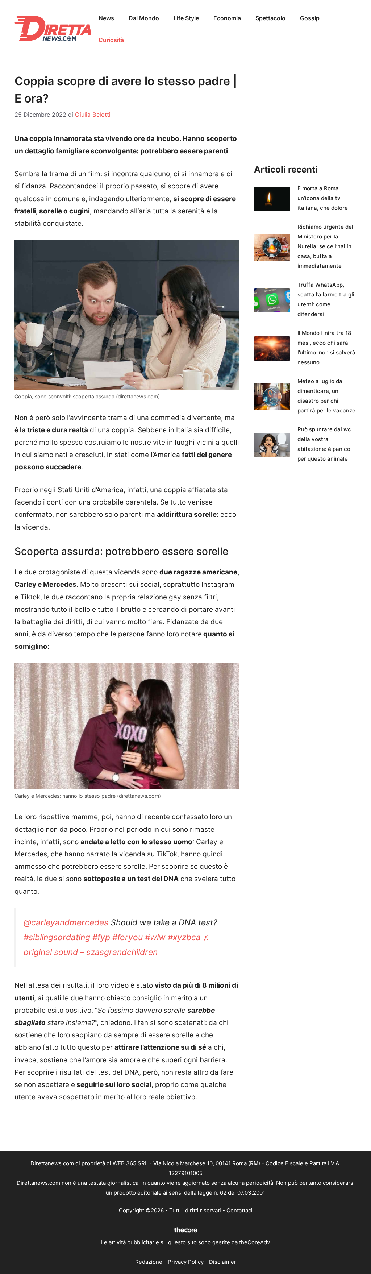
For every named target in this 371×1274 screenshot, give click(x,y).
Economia (227, 18)
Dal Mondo (144, 18)
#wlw (155, 937)
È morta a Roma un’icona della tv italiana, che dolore (322, 198)
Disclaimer (222, 1261)
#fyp (101, 937)
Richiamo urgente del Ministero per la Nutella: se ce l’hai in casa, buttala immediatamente (325, 246)
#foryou (127, 937)
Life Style (186, 18)
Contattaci (239, 1210)
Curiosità (111, 39)
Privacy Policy (186, 1261)
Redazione (148, 1261)
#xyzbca (184, 937)
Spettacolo (270, 18)
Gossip (310, 18)
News (106, 18)
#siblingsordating (57, 937)
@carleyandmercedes (66, 922)
